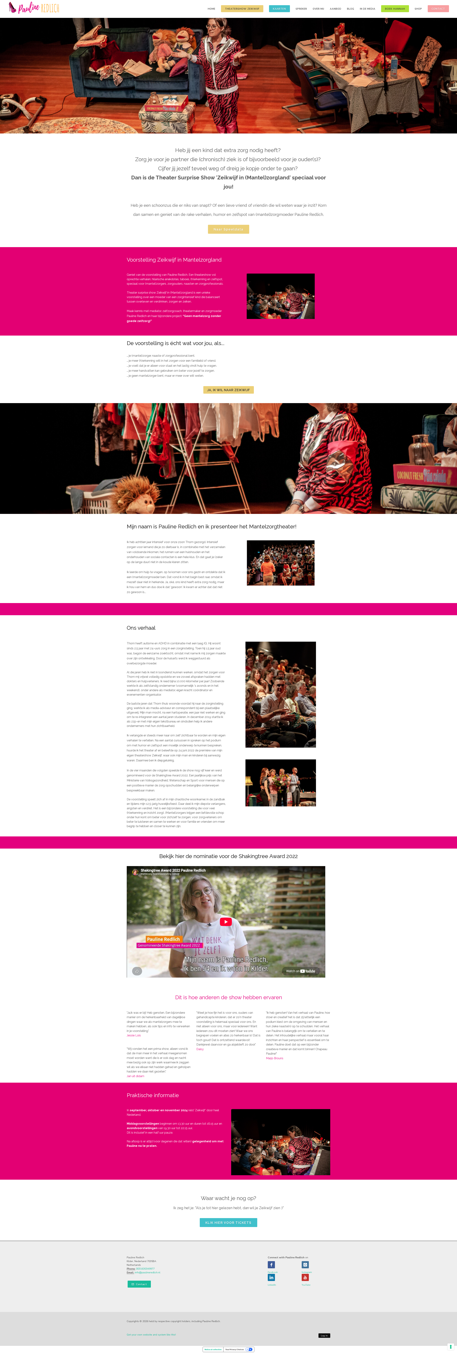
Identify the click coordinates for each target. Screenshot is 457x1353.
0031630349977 (145, 1268)
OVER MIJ (318, 9)
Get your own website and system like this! (151, 1334)
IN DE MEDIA (367, 9)
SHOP (418, 9)
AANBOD (335, 9)
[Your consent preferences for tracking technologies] (450, 1346)
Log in (324, 1335)
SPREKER (301, 9)
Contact (141, 1284)
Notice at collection (213, 1349)
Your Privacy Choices (234, 1349)
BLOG (350, 9)
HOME (211, 9)
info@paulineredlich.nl (147, 1272)
